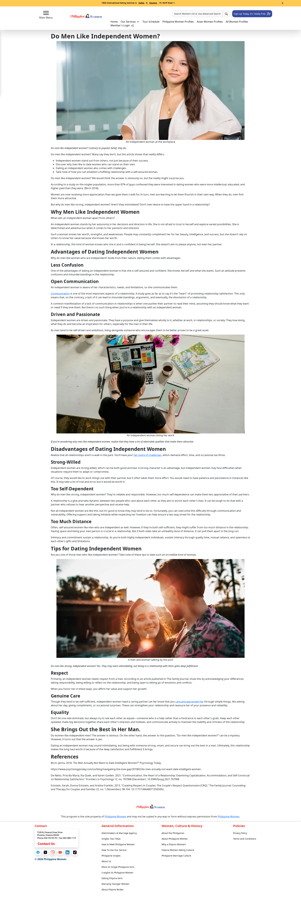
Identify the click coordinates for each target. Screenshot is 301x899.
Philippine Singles (111, 855)
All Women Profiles (237, 21)
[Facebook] (38, 852)
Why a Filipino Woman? (174, 844)
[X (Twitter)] (45, 852)
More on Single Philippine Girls (118, 866)
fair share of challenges (147, 455)
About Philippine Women (175, 838)
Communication (60, 293)
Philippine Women (115, 816)
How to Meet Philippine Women (118, 844)
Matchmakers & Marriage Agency (119, 833)
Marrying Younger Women (115, 883)
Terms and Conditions (244, 838)
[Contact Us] (56, 838)
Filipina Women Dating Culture (178, 850)
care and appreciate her (189, 701)
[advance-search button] (226, 13)
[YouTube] (60, 852)
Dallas (141, 3)
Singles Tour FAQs (111, 838)
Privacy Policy (240, 833)
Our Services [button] (128, 21)
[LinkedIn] (67, 852)
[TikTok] (75, 852)
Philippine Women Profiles (178, 21)
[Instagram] (52, 852)
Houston (153, 3)
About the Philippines (173, 833)
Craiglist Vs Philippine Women (117, 872)
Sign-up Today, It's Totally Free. (250, 13)
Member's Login (121, 25)
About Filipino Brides (113, 889)
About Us (106, 861)
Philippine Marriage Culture (176, 855)
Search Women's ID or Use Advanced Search (197, 13)
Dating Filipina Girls (112, 878)
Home (114, 21)
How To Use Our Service (114, 850)
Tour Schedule (151, 21)
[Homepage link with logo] (150, 807)
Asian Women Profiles (210, 21)
